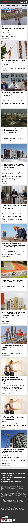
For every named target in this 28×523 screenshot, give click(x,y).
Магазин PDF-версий (7, 475)
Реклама (3, 473)
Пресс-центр (21, 473)
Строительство (6, 323)
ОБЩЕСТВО (4, 70)
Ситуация (4, 427)
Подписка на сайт (12, 473)
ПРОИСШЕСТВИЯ (6, 38)
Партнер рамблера (12, 516)
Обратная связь (5, 479)
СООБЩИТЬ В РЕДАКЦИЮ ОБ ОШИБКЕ (11, 481)
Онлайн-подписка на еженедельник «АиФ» (13, 477)
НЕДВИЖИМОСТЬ (6, 258)
